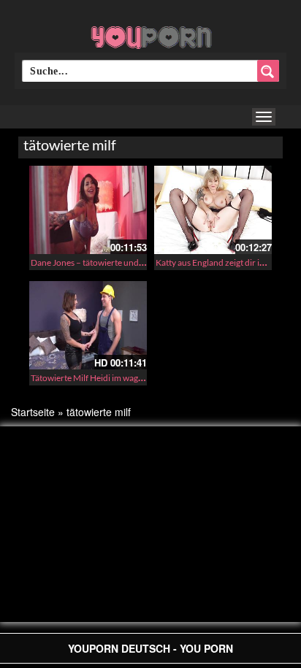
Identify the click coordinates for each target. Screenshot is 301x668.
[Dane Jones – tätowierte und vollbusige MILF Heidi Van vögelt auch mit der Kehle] (88, 210)
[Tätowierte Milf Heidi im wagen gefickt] (88, 325)
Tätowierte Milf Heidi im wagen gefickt (103, 377)
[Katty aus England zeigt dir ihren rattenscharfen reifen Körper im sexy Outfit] (213, 210)
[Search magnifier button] (268, 71)
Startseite (33, 411)
